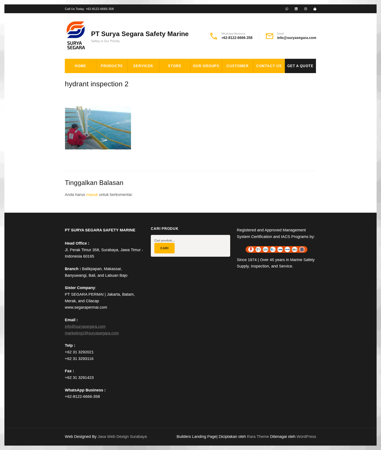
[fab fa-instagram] (305, 9)
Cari (164, 248)
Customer (237, 66)
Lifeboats (108, 118)
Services (143, 66)
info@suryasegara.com (296, 38)
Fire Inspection (146, 98)
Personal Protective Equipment (119, 151)
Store (174, 66)
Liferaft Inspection (150, 78)
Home (80, 66)
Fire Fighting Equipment (123, 88)
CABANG (201, 78)
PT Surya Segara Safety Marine (140, 33)
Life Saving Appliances (121, 108)
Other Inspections (149, 108)
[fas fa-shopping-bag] (315, 9)
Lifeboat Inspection (150, 88)
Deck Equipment (114, 78)
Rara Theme (258, 436)
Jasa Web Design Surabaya (122, 436)
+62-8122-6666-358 (100, 9)
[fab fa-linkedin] (296, 9)
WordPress (306, 436)
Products (112, 66)
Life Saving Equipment (120, 98)
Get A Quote (300, 66)
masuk (92, 194)
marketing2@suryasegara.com (92, 333)
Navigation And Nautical (122, 138)
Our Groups (206, 66)
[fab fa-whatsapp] (287, 9)
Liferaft (107, 128)
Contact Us (269, 66)
